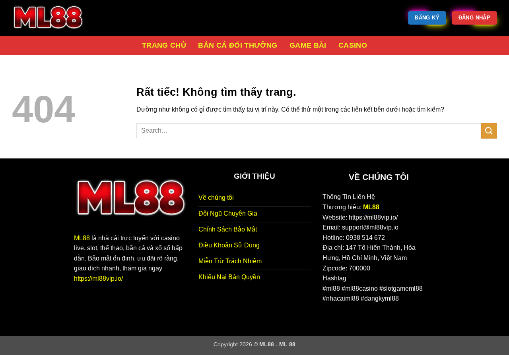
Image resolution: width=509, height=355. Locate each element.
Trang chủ (164, 45)
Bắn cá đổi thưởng (237, 45)
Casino (352, 45)
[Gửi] (489, 130)
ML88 (82, 238)
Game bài (307, 45)
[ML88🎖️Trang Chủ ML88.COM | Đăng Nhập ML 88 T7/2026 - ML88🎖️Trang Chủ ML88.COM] (51, 18)
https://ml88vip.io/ (98, 278)
